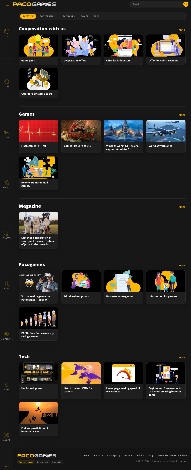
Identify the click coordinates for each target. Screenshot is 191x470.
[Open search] (185, 4)
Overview (28, 16)
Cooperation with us (42, 29)
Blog (151, 455)
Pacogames (68, 16)
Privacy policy (113, 455)
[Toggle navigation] (7, 5)
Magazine (30, 206)
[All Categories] (6, 466)
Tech (97, 16)
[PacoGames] (37, 456)
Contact (87, 455)
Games (84, 16)
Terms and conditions (134, 455)
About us (98, 455)
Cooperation (48, 16)
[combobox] (159, 4)
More (182, 29)
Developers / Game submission (172, 455)
